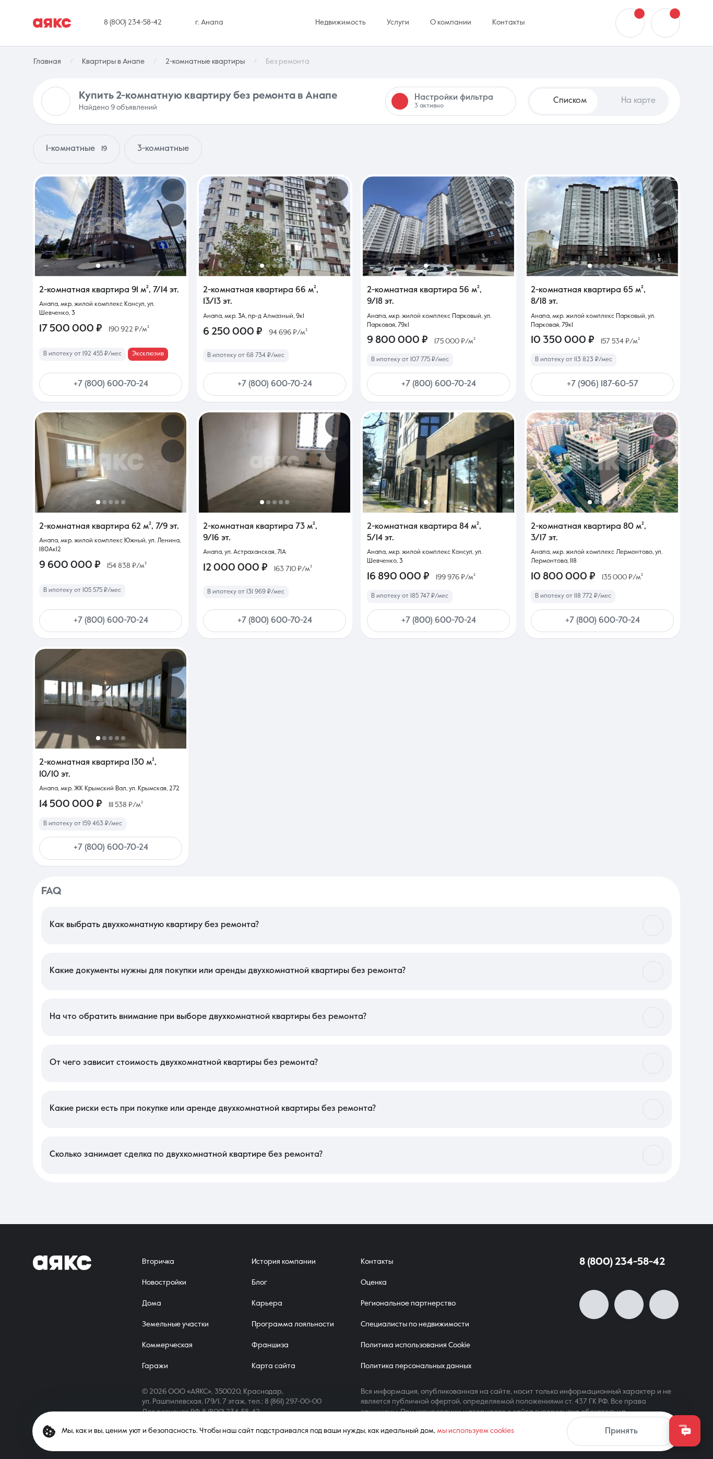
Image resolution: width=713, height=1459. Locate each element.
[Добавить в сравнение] (172, 215)
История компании (284, 1261)
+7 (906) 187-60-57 (602, 384)
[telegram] (664, 1304)
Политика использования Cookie (415, 1345)
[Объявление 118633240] (110, 462)
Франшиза (270, 1345)
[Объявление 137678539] (438, 226)
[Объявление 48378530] (110, 699)
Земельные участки (175, 1324)
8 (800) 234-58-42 (622, 1262)
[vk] (594, 1304)
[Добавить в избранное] (172, 190)
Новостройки (164, 1282)
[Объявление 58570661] (602, 462)
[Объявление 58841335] (274, 462)
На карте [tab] (638, 101)
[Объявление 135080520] (110, 226)
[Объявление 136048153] (602, 226)
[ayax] (62, 1262)
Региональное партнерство (408, 1303)
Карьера (267, 1303)
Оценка (374, 1282)
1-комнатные (76, 149)
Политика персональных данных (416, 1366)
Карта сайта (273, 1366)
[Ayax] (52, 23)
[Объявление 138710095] (274, 226)
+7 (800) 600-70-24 (111, 384)
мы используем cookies (475, 1430)
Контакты (377, 1261)
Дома (151, 1303)
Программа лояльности (293, 1324)
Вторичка (158, 1261)
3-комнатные (163, 149)
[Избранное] (665, 23)
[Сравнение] (630, 23)
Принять (621, 1431)
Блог (259, 1282)
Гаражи (155, 1366)
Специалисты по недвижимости (415, 1324)
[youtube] (629, 1304)
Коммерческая (167, 1345)
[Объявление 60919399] (438, 462)
